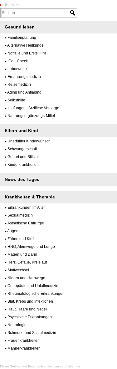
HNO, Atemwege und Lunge (31, 246)
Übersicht (11, 5)
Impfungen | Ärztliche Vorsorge (33, 108)
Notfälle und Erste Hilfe (26, 53)
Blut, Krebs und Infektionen (30, 301)
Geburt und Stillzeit (23, 157)
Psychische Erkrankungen (29, 317)
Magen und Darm (22, 254)
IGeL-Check (17, 61)
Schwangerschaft (22, 149)
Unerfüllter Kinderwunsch (29, 141)
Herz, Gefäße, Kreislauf (27, 262)
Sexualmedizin (20, 215)
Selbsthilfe (16, 100)
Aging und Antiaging (24, 92)
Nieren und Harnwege (26, 278)
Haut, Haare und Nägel (27, 309)
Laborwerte (17, 69)
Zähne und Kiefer (22, 239)
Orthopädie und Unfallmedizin (32, 286)
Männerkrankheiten (24, 348)
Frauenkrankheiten (23, 340)
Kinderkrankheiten (23, 164)
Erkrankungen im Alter (26, 207)
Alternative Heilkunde (25, 45)
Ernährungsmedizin (24, 76)
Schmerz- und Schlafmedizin (31, 333)
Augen (12, 231)
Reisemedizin (19, 84)
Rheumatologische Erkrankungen (36, 293)
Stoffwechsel (18, 270)
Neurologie (17, 325)
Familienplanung (21, 37)
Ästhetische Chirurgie (25, 223)
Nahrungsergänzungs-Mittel (31, 116)
